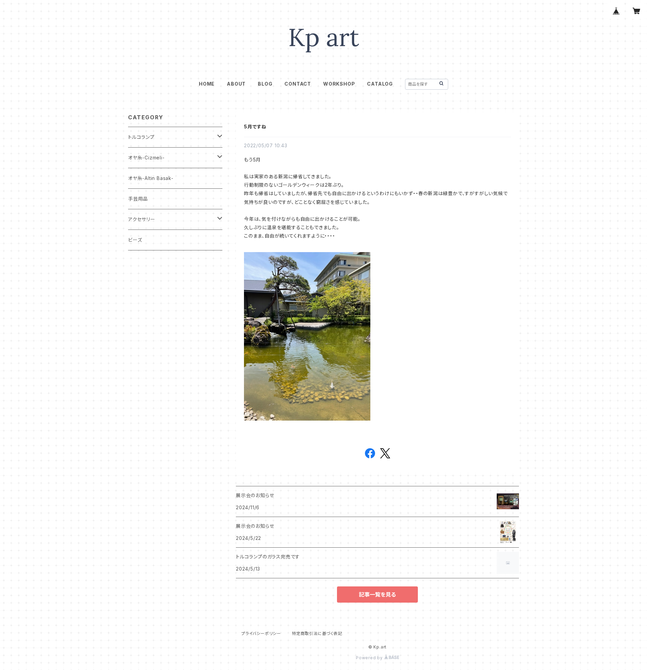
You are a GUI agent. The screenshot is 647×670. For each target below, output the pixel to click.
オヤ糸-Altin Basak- (151, 178)
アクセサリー (141, 219)
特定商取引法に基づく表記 (317, 633)
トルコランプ (141, 137)
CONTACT (297, 84)
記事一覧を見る (377, 594)
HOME (207, 84)
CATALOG (380, 84)
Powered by (370, 657)
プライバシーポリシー (261, 633)
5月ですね (255, 126)
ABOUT (236, 84)
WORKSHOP (339, 84)
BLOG (265, 84)
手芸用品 (138, 199)
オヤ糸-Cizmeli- (146, 157)
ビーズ (135, 240)
